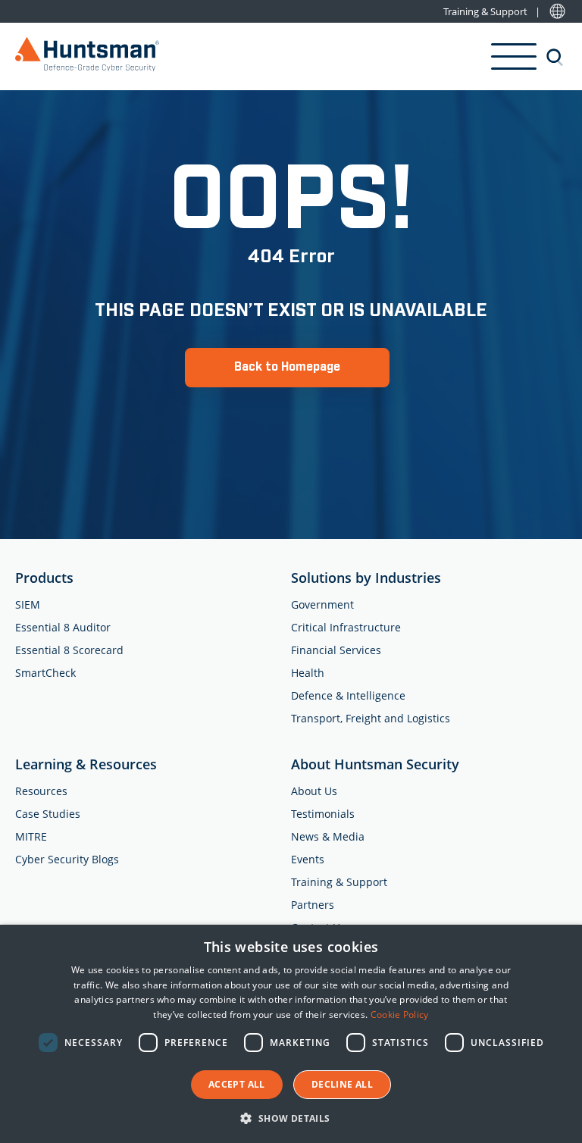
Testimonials (323, 813)
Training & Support (485, 11)
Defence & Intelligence (348, 695)
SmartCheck (45, 672)
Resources (41, 791)
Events (307, 859)
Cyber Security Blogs (67, 859)
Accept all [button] (236, 1084)
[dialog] (291, 1034)
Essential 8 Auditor (63, 627)
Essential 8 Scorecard (69, 650)
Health (307, 672)
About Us (314, 791)
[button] (291, 1117)
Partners (312, 904)
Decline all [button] (342, 1084)
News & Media (328, 836)
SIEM (27, 604)
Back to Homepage (287, 367)
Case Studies (47, 813)
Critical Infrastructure (346, 627)
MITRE (31, 836)
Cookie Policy (400, 1014)
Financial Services (336, 650)
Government (322, 604)
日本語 (557, 11)
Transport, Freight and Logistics (370, 718)
